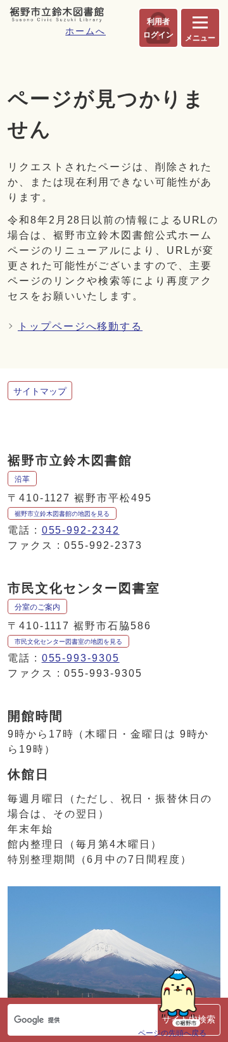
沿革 (22, 479)
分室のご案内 (37, 607)
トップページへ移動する (80, 326)
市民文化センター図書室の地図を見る (68, 641)
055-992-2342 (81, 530)
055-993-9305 (81, 658)
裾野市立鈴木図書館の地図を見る (62, 513)
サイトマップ (39, 391)
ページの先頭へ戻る (172, 1033)
